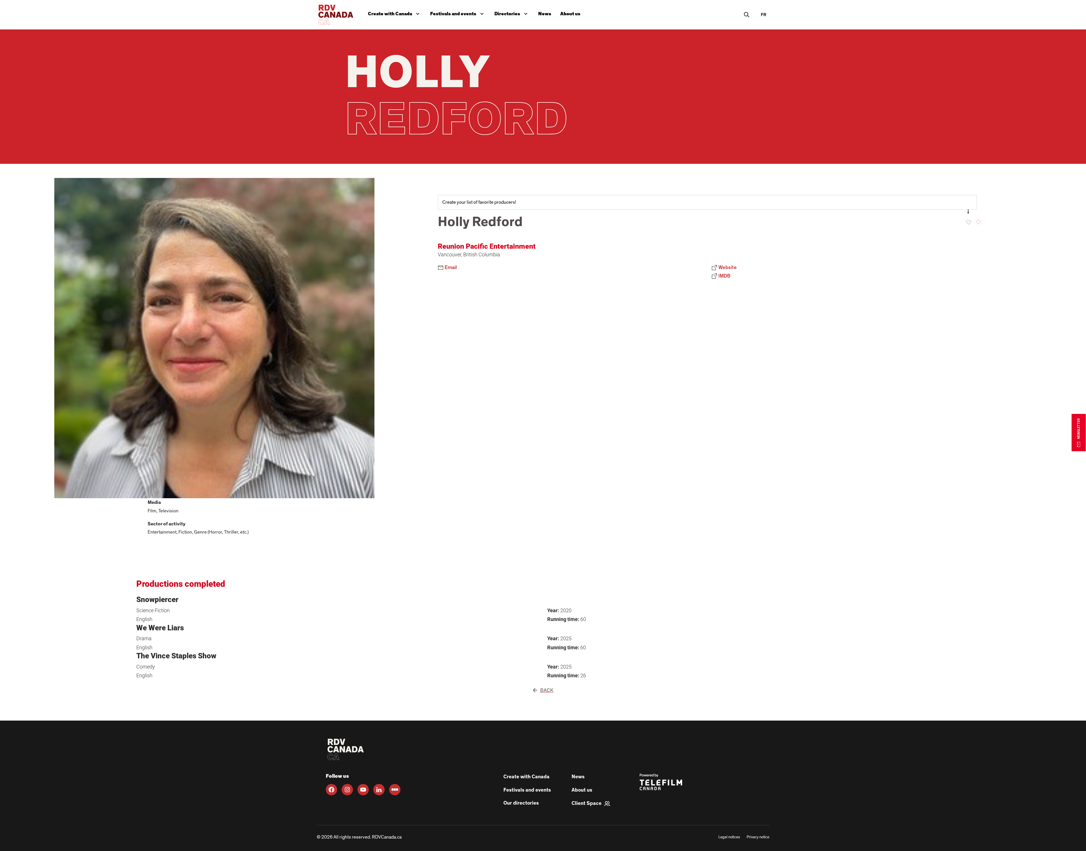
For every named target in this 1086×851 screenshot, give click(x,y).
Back (546, 690)
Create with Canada (395, 12)
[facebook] (331, 789)
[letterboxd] (394, 789)
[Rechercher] (746, 14)
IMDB (738, 275)
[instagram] (347, 789)
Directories (512, 12)
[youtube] (363, 789)
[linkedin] (379, 789)
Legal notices (729, 837)
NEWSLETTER (1078, 428)
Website (741, 266)
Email (450, 267)
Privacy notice (758, 837)
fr (763, 14)
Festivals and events (458, 12)
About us (570, 13)
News (544, 13)
